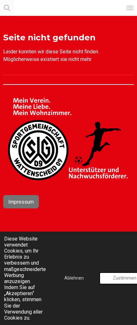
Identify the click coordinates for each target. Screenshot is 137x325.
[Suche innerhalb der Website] (7, 8)
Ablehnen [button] (74, 278)
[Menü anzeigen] (130, 8)
